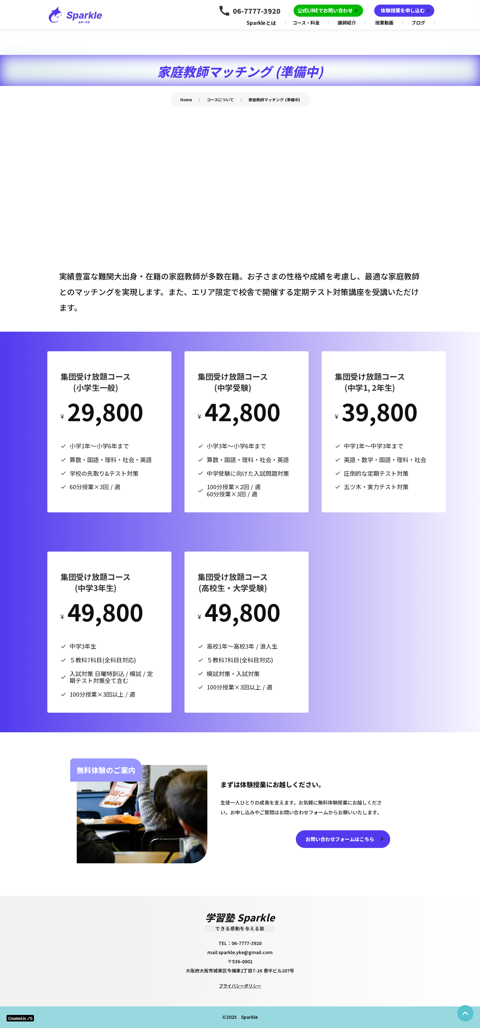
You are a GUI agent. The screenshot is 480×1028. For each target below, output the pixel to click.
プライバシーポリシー (240, 986)
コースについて (220, 99)
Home (186, 99)
